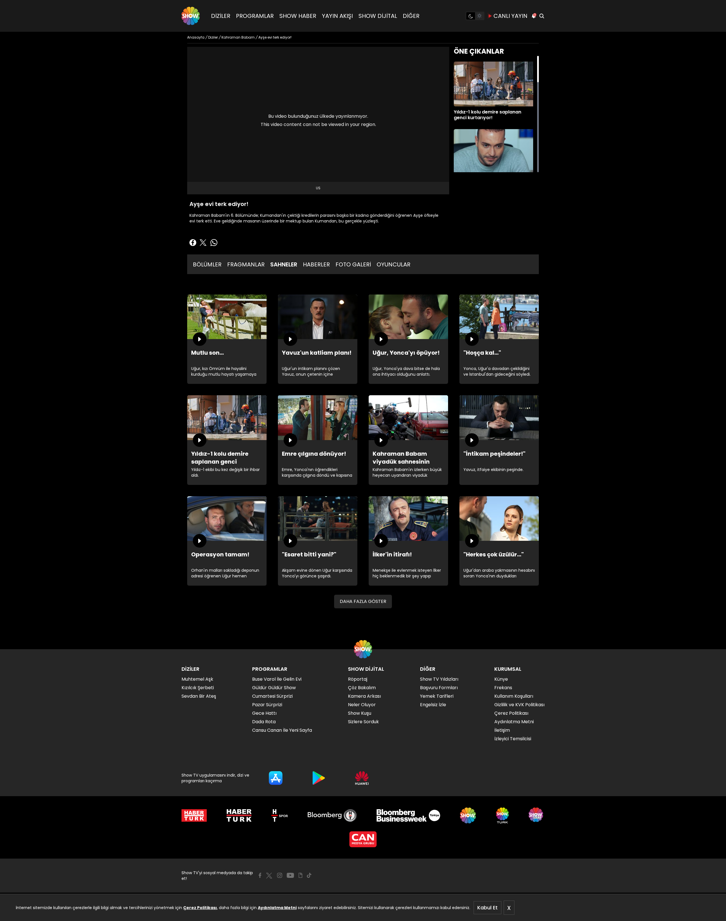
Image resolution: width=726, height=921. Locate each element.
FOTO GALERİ (353, 264)
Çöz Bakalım (362, 687)
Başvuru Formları (439, 687)
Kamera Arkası (364, 696)
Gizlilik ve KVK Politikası (519, 704)
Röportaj (357, 679)
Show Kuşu (359, 713)
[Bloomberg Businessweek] (408, 815)
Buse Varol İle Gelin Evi (276, 679)
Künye (501, 679)
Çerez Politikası (200, 908)
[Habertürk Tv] (239, 815)
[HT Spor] (279, 815)
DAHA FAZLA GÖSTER (363, 601)
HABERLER (316, 264)
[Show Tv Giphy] (300, 875)
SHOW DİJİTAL (377, 16)
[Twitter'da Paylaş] (203, 242)
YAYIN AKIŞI (337, 16)
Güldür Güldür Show (274, 687)
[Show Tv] (191, 16)
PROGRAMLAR (255, 16)
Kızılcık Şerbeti (198, 687)
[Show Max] (536, 815)
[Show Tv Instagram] (279, 875)
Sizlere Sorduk (363, 721)
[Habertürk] (194, 815)
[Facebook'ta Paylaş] (192, 242)
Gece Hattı (264, 713)
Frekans (503, 687)
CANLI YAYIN (510, 16)
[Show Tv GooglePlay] (319, 778)
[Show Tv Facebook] (260, 875)
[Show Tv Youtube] (290, 875)
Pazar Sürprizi (267, 704)
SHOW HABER (297, 16)
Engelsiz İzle (433, 704)
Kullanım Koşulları (513, 696)
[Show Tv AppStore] (276, 778)
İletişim (502, 730)
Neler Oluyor (362, 704)
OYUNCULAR (393, 264)
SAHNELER (283, 264)
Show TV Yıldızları (439, 679)
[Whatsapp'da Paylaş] (214, 243)
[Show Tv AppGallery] (362, 778)
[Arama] (541, 16)
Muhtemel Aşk (197, 679)
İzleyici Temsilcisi (512, 738)
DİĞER (411, 16)
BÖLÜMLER (207, 264)
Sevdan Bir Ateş (199, 696)
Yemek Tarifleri (436, 696)
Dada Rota (264, 721)
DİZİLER (220, 16)
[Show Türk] (502, 815)
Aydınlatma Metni (277, 908)
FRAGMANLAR (246, 264)
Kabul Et (487, 907)
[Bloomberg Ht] (332, 815)
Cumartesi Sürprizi (272, 696)
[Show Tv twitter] (269, 875)
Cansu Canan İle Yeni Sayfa (282, 730)
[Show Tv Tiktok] (309, 875)
